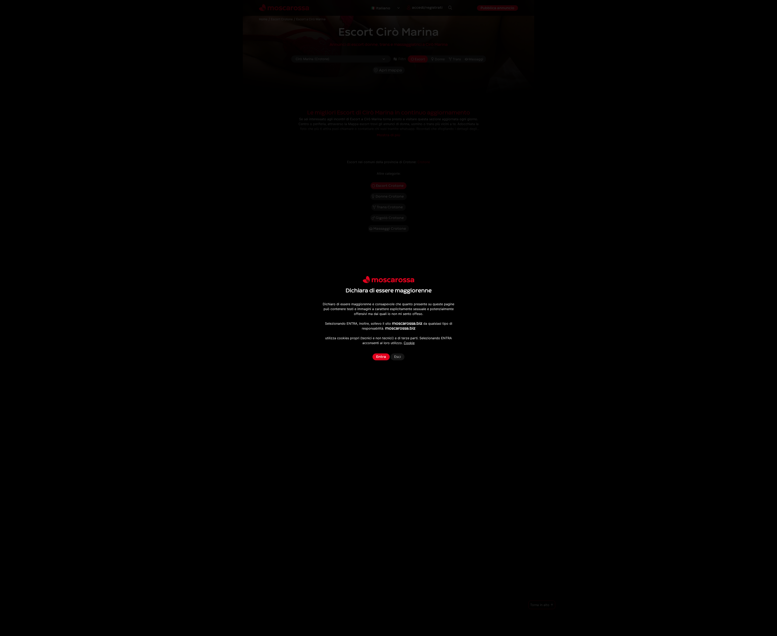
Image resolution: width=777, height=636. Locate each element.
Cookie (409, 343)
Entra (381, 356)
